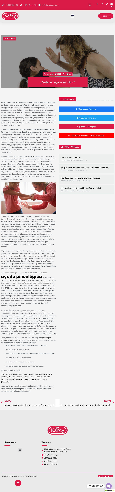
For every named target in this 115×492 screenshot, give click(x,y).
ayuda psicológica (21, 277)
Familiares (10, 38)
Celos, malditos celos (70, 157)
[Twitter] (105, 476)
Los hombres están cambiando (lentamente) (81, 188)
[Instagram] (102, 476)
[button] (89, 5)
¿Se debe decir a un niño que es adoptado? (80, 178)
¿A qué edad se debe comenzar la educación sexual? (85, 168)
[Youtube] (108, 476)
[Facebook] (99, 476)
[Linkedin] (111, 476)
